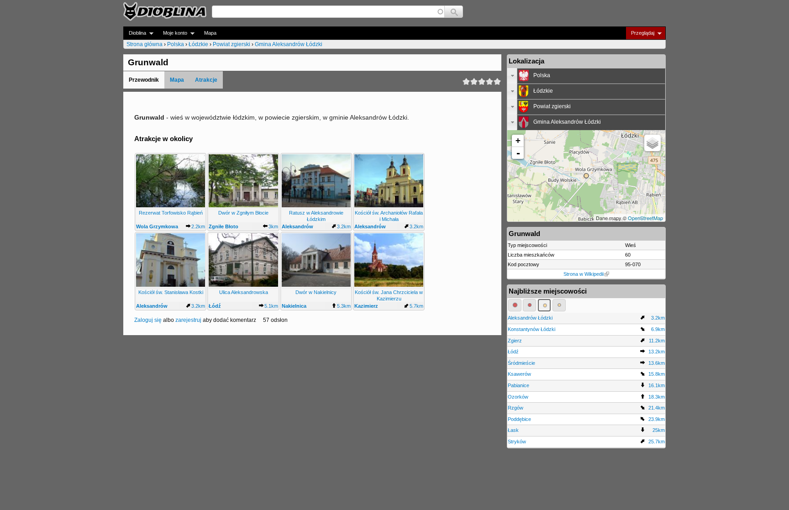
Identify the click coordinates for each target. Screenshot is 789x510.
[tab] (586, 76)
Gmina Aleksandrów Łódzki (288, 44)
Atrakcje (206, 80)
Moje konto (172, 33)
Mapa (210, 33)
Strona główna (144, 44)
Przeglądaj (640, 33)
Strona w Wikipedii (583, 274)
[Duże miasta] (514, 305)
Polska (175, 44)
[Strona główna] (164, 11)
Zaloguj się (148, 320)
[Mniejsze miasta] (529, 305)
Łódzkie (198, 44)
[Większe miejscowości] (544, 305)
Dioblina (134, 33)
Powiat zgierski (231, 44)
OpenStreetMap (645, 217)
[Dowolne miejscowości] (559, 305)
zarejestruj (188, 320)
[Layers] (652, 143)
